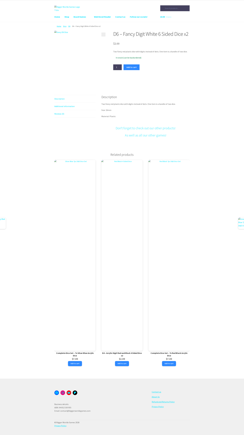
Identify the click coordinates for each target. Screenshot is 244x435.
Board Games (80, 17)
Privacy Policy (158, 406)
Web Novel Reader (102, 17)
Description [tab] (59, 98)
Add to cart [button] (75, 363)
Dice (64, 26)
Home (57, 17)
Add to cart (131, 67)
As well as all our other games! (145, 135)
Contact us (120, 17)
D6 (69, 26)
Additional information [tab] (64, 106)
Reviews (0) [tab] (59, 114)
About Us (156, 397)
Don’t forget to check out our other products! (145, 128)
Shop (66, 17)
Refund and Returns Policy (163, 402)
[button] (103, 34)
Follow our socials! (138, 17)
